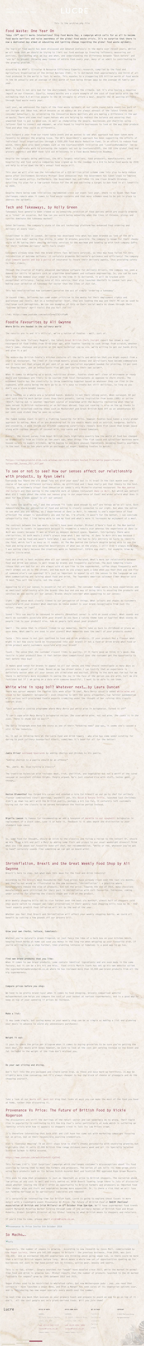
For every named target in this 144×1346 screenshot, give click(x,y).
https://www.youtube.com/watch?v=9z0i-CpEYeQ (33, 1158)
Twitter (89, 1341)
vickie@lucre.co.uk (62, 1219)
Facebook (95, 1314)
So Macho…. (16, 1235)
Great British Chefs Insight (82, 340)
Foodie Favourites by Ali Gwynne (38, 322)
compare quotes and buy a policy (31, 260)
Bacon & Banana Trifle (91, 798)
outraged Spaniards (33, 753)
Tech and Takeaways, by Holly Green (41, 207)
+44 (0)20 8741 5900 (75, 1325)
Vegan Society (19, 1253)
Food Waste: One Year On (30, 31)
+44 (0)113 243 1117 (49, 1325)
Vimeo (101, 1341)
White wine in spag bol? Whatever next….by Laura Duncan (62, 687)
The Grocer (28, 880)
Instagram (95, 1317)
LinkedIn (95, 1321)
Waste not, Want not (42, 1099)
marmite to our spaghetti (101, 818)
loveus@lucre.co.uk (48, 1329)
